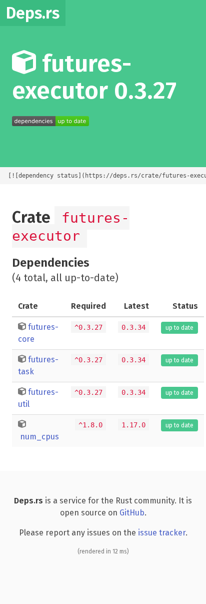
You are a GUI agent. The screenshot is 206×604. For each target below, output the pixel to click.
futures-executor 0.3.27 (94, 77)
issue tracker (162, 532)
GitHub (132, 512)
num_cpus (39, 436)
